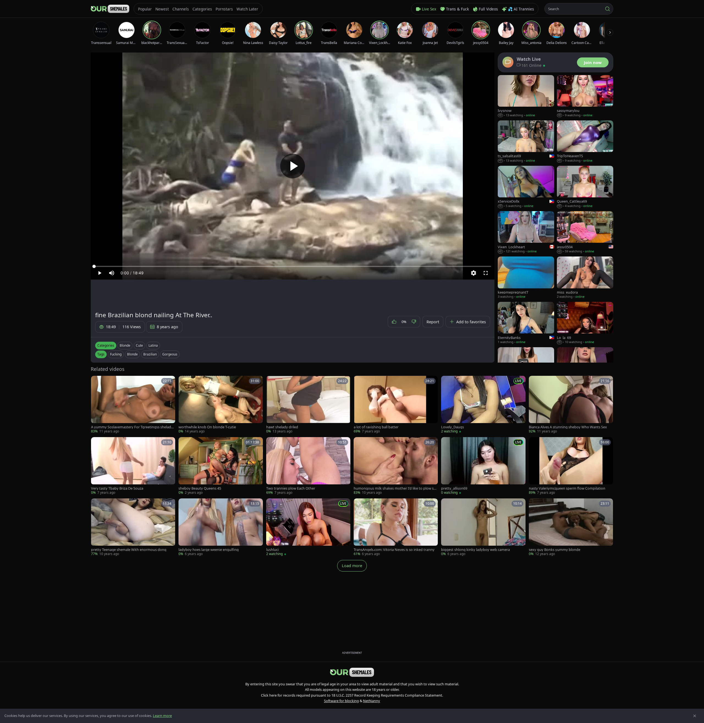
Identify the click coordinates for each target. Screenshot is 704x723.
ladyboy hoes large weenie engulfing (208, 549)
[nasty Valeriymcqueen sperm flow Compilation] (571, 466)
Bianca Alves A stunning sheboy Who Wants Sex (568, 427)
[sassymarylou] (585, 96)
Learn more (162, 715)
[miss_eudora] (585, 277)
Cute (139, 345)
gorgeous (169, 354)
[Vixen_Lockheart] (526, 232)
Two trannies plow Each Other (290, 488)
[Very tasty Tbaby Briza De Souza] (133, 466)
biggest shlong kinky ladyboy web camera (475, 549)
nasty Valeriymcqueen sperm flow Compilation (567, 488)
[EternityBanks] (526, 323)
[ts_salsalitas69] (526, 141)
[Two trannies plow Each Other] (308, 466)
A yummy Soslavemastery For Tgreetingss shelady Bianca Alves (132, 427)
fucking (116, 354)
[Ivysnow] (526, 96)
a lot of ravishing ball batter (376, 427)
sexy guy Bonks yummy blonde (554, 549)
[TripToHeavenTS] (585, 141)
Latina (153, 345)
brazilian (150, 354)
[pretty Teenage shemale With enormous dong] (133, 527)
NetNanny (371, 700)
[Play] (292, 166)
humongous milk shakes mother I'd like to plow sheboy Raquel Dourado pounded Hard (396, 488)
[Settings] (473, 272)
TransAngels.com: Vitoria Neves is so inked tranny (394, 549)
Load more (352, 565)
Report (433, 321)
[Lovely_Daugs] (483, 405)
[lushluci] (308, 527)
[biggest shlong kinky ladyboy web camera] (483, 527)
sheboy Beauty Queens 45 (199, 488)
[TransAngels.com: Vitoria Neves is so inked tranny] (396, 527)
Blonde (125, 345)
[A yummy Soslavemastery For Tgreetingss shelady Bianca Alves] (133, 405)
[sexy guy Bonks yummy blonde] (571, 527)
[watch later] (97, 382)
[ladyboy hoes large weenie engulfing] (220, 527)
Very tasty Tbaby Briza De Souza (117, 488)
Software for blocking (341, 700)
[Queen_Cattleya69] (585, 187)
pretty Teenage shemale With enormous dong (128, 549)
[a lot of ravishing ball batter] (396, 405)
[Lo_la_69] (585, 323)
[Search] (607, 8)
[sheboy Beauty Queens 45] (220, 466)
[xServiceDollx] (526, 187)
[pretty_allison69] (483, 466)
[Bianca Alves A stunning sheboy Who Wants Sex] (571, 405)
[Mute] (111, 272)
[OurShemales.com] (110, 9)
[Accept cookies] (695, 716)
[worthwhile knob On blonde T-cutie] (220, 405)
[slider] (292, 266)
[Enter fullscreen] (485, 272)
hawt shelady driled (282, 427)
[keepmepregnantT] (526, 277)
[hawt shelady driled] (308, 405)
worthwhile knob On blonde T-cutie (207, 427)
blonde (132, 354)
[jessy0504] (585, 232)
